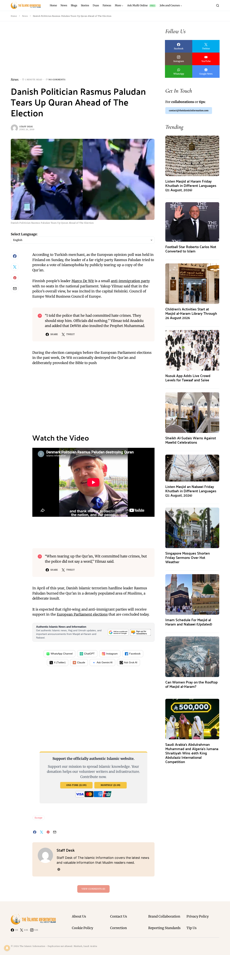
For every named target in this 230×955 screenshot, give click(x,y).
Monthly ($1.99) (110, 785)
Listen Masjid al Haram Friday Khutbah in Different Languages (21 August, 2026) (190, 185)
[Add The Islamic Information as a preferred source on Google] (118, 632)
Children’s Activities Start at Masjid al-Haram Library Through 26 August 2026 (191, 313)
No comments (57, 79)
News (25, 16)
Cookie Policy (82, 928)
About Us (79, 916)
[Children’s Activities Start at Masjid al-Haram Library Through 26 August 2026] (192, 283)
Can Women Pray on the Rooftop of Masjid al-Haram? (191, 684)
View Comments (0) (93, 888)
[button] (217, 5)
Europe (38, 817)
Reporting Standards (164, 928)
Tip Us (192, 928)
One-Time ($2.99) (76, 785)
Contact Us (118, 916)
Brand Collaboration (164, 916)
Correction (118, 928)
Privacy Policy (198, 916)
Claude (81, 662)
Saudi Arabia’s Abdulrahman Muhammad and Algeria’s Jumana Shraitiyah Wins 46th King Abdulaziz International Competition (191, 753)
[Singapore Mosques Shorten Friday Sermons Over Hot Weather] (192, 527)
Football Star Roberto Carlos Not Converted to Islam (190, 248)
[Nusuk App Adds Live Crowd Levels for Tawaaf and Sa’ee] (192, 350)
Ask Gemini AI (104, 662)
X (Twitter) (60, 662)
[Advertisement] (83, 52)
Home (14, 16)
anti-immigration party (130, 281)
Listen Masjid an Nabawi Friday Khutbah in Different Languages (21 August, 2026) (190, 490)
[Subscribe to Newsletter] (140, 632)
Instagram (112, 653)
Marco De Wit (83, 281)
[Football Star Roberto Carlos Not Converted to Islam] (192, 221)
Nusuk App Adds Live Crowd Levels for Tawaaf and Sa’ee (187, 377)
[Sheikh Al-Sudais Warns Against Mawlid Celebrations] (192, 412)
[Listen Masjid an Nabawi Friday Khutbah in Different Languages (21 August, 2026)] (192, 467)
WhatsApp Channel (62, 653)
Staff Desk (26, 126)
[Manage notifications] (7, 948)
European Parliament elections (82, 614)
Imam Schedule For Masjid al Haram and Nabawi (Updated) (188, 621)
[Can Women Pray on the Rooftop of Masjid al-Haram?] (192, 656)
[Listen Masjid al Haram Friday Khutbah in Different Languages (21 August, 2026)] (192, 155)
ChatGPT (89, 653)
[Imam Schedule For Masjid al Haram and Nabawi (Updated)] (192, 594)
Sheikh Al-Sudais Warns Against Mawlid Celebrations (190, 439)
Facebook (135, 653)
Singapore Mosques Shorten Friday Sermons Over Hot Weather (187, 557)
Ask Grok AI (130, 662)
